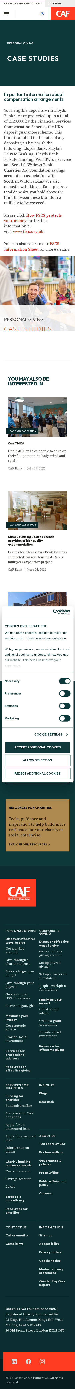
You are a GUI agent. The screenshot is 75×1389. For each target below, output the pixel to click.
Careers (45, 1193)
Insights (47, 1084)
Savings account (18, 1179)
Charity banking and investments (19, 1163)
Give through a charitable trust (18, 962)
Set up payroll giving (50, 964)
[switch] (64, 693)
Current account (18, 1171)
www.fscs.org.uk (28, 231)
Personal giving (21, 930)
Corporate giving (49, 932)
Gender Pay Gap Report (52, 1282)
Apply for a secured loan (21, 1138)
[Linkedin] (14, 1362)
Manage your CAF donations (19, 1115)
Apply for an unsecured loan (18, 1126)
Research (46, 1102)
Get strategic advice (16, 1027)
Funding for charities (14, 1097)
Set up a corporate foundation (53, 976)
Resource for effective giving (18, 1068)
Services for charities (17, 1086)
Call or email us (17, 1235)
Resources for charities (17, 1210)
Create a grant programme (50, 1022)
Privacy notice (50, 1252)
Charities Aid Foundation (22, 3)
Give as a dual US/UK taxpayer (18, 996)
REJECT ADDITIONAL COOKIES (37, 773)
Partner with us (51, 1152)
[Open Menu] (7, 13)
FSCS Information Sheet (31, 246)
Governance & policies (50, 1162)
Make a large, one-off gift (20, 973)
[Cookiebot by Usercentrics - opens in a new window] (53, 612)
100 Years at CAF (52, 1144)
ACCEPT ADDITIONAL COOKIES (37, 747)
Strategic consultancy (15, 1198)
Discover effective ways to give (20, 940)
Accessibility (49, 1243)
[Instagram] (42, 1362)
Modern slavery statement (51, 1270)
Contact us (16, 1227)
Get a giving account (15, 950)
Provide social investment (16, 1039)
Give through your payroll (20, 985)
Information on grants (17, 1149)
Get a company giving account (50, 953)
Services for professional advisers (15, 1054)
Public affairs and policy (52, 1183)
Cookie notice (50, 1260)
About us (47, 1135)
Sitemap (46, 1235)
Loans (10, 1186)
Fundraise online (19, 1105)
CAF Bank (55, 3)
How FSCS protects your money (33, 217)
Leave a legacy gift (20, 1005)
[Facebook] (28, 1362)
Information (51, 1227)
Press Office (49, 1172)
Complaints (14, 1243)
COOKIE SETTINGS (48, 734)
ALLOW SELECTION (37, 760)
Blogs (43, 1093)
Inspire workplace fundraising (53, 987)
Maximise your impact (17, 1017)
